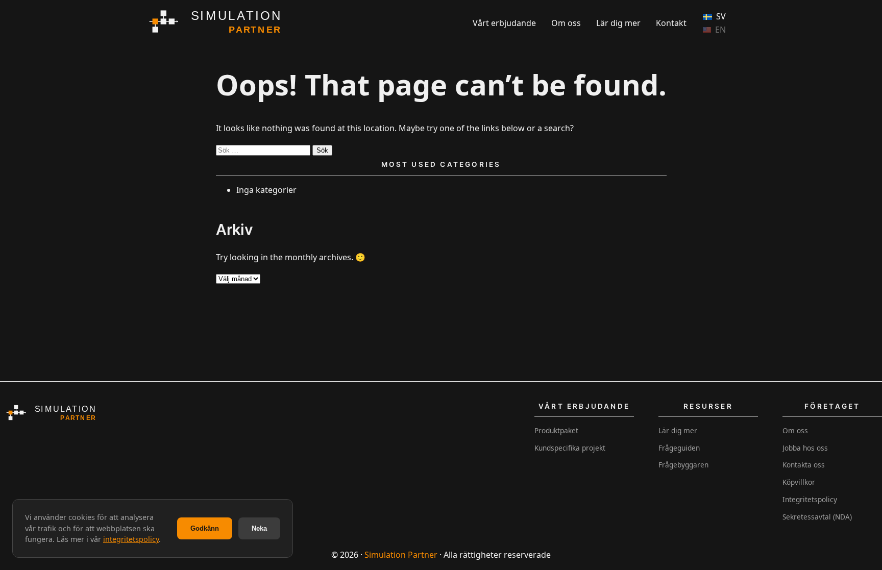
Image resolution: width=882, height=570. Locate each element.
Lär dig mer (618, 23)
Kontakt (671, 23)
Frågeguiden (679, 448)
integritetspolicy (131, 539)
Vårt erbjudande (504, 23)
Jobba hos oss (805, 448)
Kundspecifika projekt (569, 448)
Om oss (566, 23)
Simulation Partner (400, 554)
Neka (259, 528)
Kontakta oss (803, 464)
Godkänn (204, 528)
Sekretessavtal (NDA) (817, 517)
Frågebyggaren (683, 464)
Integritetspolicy (809, 499)
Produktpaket (556, 430)
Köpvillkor (798, 482)
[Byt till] (714, 30)
